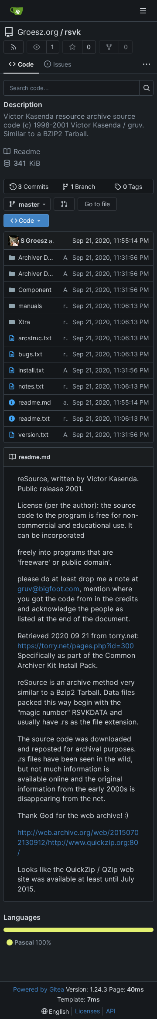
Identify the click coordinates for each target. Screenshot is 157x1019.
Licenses (87, 1011)
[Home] (16, 11)
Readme (27, 151)
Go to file (97, 204)
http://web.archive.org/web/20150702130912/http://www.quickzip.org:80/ (78, 842)
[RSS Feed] (13, 47)
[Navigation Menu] (144, 10)
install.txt (31, 370)
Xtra (24, 321)
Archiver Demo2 (36, 273)
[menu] (55, 1011)
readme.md (34, 402)
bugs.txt (30, 354)
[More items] (147, 64)
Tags (133, 186)
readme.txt (34, 418)
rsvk (73, 32)
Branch (83, 186)
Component (34, 289)
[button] (64, 204)
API (111, 1011)
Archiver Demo (36, 257)
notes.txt (31, 386)
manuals (30, 305)
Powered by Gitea (38, 989)
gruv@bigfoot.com (48, 588)
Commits (33, 186)
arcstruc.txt (34, 338)
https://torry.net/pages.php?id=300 (75, 645)
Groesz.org (37, 32)
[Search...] (146, 88)
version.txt (33, 434)
